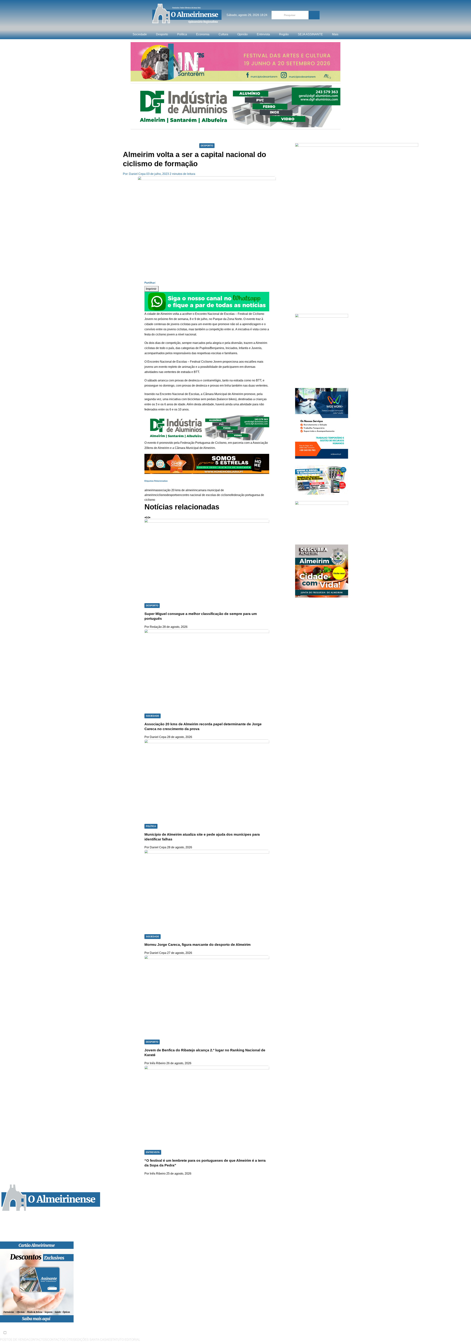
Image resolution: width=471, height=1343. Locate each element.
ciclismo (161, 495)
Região (284, 34)
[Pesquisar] (314, 15)
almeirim (150, 490)
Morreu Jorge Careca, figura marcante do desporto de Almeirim (197, 945)
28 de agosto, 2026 (174, 626)
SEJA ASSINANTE (310, 34)
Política (182, 34)
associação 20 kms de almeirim (176, 490)
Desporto (162, 34)
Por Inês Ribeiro (155, 1063)
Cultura (223, 34)
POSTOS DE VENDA (14, 1339)
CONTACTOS (38, 1339)
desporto (172, 495)
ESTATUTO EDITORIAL (124, 1339)
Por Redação (153, 626)
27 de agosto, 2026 (179, 952)
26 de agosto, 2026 (178, 1063)
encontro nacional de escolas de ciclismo (204, 495)
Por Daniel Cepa (155, 737)
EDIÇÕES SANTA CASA (91, 1339)
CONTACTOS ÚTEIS (61, 1339)
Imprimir (151, 288)
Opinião (242, 34)
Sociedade (140, 34)
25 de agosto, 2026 (178, 1173)
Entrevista (263, 34)
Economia (202, 34)
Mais (335, 34)
